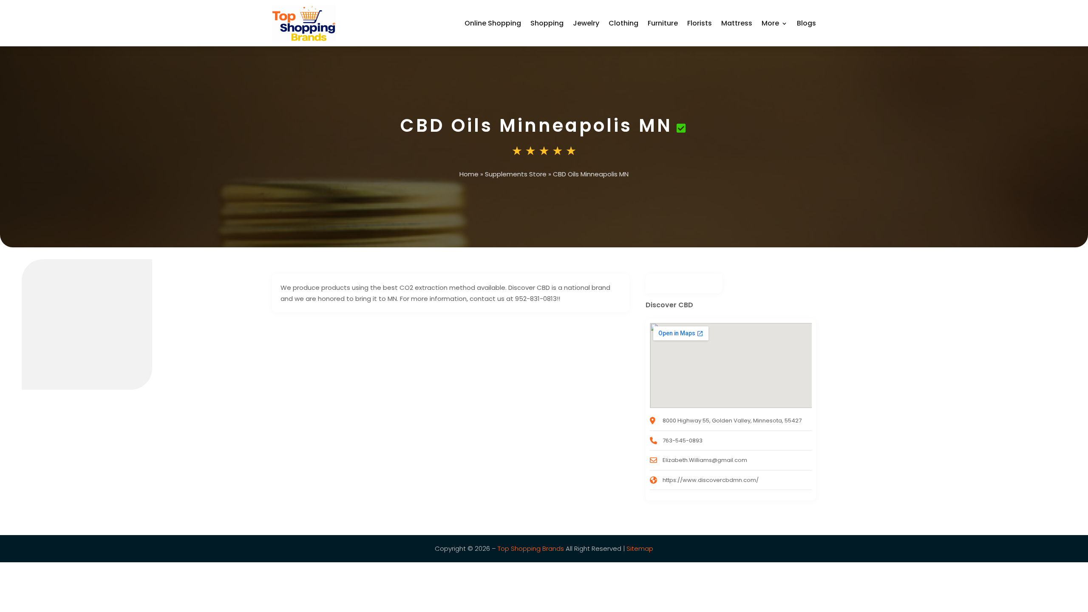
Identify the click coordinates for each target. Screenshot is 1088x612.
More (770, 23)
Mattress (736, 23)
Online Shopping (493, 23)
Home (469, 174)
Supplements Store (516, 174)
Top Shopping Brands (531, 548)
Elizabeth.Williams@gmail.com (705, 460)
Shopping (547, 23)
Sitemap (639, 548)
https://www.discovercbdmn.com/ (711, 480)
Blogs (806, 23)
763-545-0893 (683, 440)
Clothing (623, 23)
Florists (699, 23)
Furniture (663, 23)
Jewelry (586, 23)
